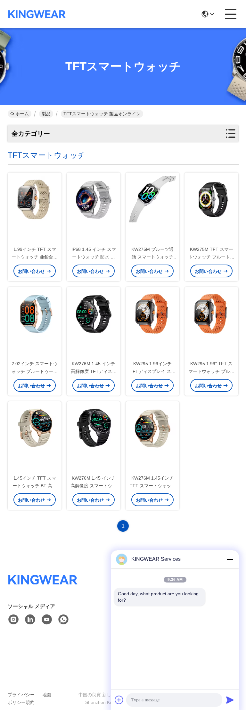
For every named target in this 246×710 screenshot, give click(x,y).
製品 (46, 113)
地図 (46, 694)
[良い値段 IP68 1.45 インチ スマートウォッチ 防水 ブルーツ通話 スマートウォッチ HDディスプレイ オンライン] (93, 199)
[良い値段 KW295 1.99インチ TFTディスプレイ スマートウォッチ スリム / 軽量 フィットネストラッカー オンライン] (152, 313)
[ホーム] (43, 587)
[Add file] (119, 700)
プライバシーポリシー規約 (21, 698)
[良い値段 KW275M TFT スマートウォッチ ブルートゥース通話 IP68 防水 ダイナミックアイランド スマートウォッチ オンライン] (211, 199)
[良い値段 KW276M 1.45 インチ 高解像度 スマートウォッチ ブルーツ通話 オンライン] (93, 427)
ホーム (22, 113)
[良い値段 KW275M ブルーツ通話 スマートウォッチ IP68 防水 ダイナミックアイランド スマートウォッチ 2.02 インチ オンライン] (152, 199)
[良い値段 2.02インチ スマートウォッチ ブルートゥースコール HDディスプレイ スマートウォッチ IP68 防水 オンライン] (35, 313)
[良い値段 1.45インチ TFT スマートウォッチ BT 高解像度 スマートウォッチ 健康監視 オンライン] (35, 427)
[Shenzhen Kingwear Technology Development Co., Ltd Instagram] (13, 619)
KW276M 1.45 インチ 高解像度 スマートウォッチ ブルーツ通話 (93, 485)
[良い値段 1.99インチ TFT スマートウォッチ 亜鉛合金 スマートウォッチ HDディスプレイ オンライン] (35, 199)
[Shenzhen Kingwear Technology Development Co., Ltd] (37, 14)
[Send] (230, 700)
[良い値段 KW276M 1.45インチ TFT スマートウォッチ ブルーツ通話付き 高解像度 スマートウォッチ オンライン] (152, 427)
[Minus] (230, 559)
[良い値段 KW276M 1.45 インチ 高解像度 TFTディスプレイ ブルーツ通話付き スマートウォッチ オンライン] (93, 313)
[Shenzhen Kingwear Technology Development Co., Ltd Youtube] (47, 619)
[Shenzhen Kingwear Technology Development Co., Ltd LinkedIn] (30, 619)
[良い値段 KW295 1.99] (211, 313)
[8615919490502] (63, 619)
